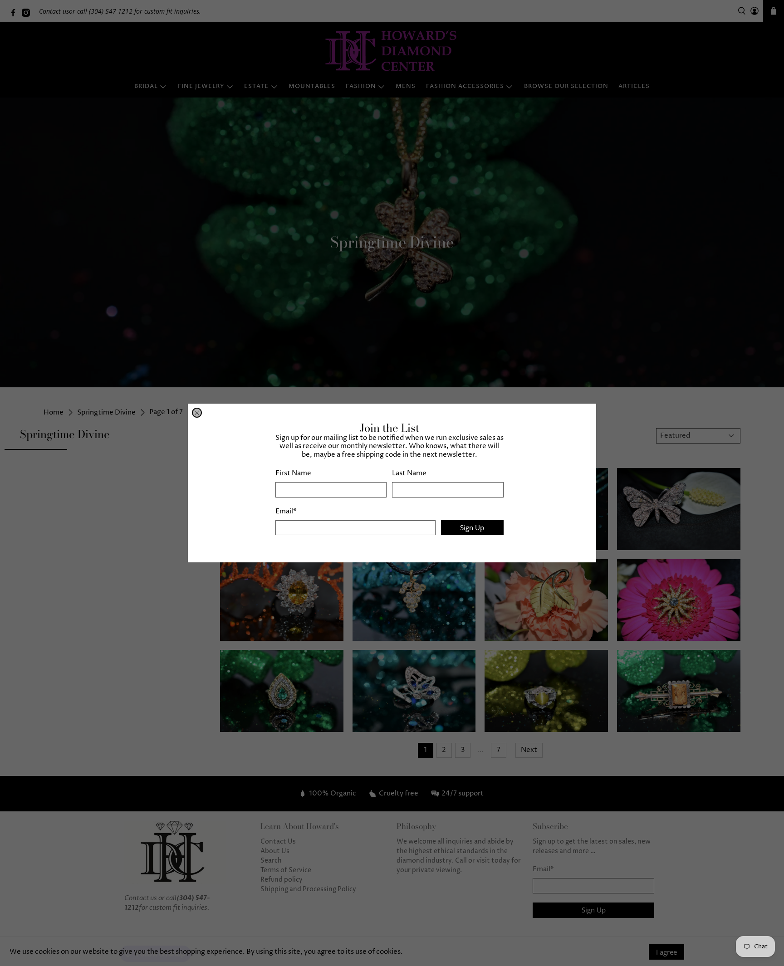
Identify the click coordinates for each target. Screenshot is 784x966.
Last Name (409, 473)
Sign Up (472, 527)
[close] (196, 412)
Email (286, 511)
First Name (293, 473)
